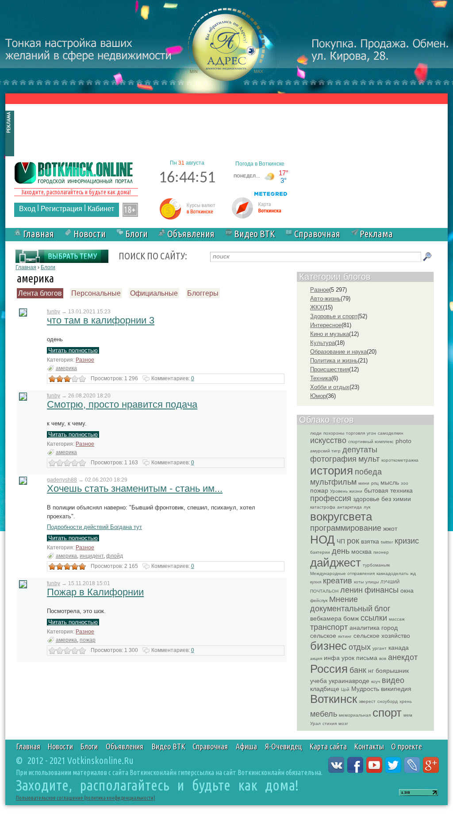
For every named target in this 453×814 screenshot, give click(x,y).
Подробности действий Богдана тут (94, 527)
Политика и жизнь (334, 360)
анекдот (403, 657)
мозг (343, 723)
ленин (351, 590)
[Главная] (74, 172)
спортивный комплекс (371, 441)
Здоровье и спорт (333, 316)
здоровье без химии (382, 498)
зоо (404, 483)
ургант (379, 648)
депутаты (359, 449)
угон (371, 433)
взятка (370, 541)
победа (368, 471)
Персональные (96, 293)
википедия (396, 688)
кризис (407, 540)
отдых (360, 647)
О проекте (406, 746)
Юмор (318, 396)
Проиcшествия (329, 369)
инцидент (92, 556)
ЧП (341, 541)
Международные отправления (342, 573)
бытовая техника (388, 490)
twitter (387, 542)
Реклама (376, 233)
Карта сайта (328, 746)
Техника (320, 378)
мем (407, 715)
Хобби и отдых (329, 387)
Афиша (246, 746)
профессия (330, 498)
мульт (369, 459)
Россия (329, 668)
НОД (322, 539)
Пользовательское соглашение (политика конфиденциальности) (85, 798)
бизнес (328, 645)
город (389, 627)
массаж (397, 619)
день (340, 551)
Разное (85, 360)
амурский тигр (325, 450)
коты (359, 581)
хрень (405, 701)
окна (407, 590)
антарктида (349, 507)
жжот (390, 528)
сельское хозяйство (381, 635)
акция (316, 658)
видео (393, 680)
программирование (345, 528)
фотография (333, 459)
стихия (329, 723)
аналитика (364, 627)
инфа (332, 657)
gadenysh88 (62, 480)
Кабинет (101, 208)
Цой (345, 689)
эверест (367, 701)
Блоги (136, 233)
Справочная (317, 233)
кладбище (324, 688)
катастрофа (322, 507)
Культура (322, 342)
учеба (318, 680)
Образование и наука (338, 351)
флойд (114, 556)
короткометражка (399, 460)
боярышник (392, 670)
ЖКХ (316, 307)
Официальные (154, 293)
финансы (382, 590)
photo (403, 440)
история (331, 470)
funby (53, 312)
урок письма (359, 657)
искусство (328, 440)
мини (363, 483)
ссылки (374, 617)
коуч (375, 681)
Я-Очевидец (283, 746)
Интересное (326, 325)
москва (361, 551)
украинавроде (349, 680)
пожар (88, 640)
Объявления (191, 233)
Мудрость (365, 688)
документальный (341, 608)
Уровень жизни (346, 491)
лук (367, 507)
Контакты (369, 746)
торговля (355, 433)
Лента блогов (40, 293)
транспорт (329, 627)
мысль (389, 482)
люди (316, 433)
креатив (337, 580)
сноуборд (387, 701)
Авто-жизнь (325, 298)
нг (371, 670)
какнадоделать (392, 573)
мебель (323, 714)
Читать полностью (73, 350)
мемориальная (355, 715)
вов (382, 658)
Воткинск (333, 699)
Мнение (343, 599)
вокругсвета (341, 516)
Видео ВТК (254, 233)
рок (353, 540)
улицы (372, 581)
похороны (333, 433)
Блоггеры (203, 293)
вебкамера (326, 618)
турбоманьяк (376, 565)
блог (382, 608)
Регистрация (61, 208)
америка (66, 368)
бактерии (320, 552)
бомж (351, 618)
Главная (38, 233)
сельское (323, 635)
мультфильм (333, 482)
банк (357, 670)
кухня (315, 581)
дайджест (335, 562)
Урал (315, 723)
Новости (89, 233)
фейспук (318, 600)
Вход (27, 208)
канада (398, 647)
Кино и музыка (329, 334)
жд (413, 573)
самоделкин (390, 433)
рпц (375, 483)
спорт (387, 712)
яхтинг (345, 636)
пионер (381, 552)
